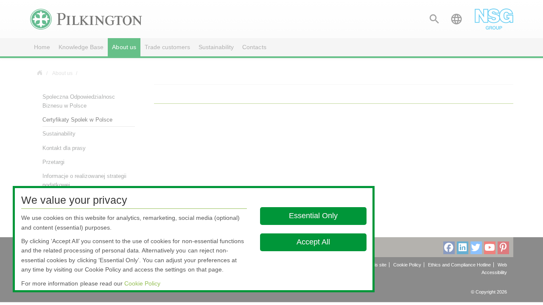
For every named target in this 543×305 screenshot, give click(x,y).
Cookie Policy (142, 283)
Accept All (313, 242)
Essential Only (313, 215)
